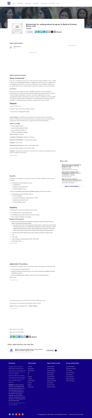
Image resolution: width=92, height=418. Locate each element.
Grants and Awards (31, 380)
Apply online (13, 277)
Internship (29, 382)
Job (28, 374)
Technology (69, 168)
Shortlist (30, 32)
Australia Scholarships (51, 386)
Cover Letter (15, 236)
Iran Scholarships (50, 382)
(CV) (13, 234)
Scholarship (28, 28)
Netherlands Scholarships (71, 368)
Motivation (30, 384)
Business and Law (74, 181)
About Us (11, 404)
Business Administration (66, 181)
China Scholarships (50, 368)
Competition (30, 378)
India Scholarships (50, 374)
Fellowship (30, 376)
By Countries (52, 3)
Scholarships (36, 3)
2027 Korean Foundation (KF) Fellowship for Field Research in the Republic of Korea (71, 173)
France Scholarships (70, 376)
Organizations (28, 3)
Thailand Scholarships (51, 370)
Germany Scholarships (70, 366)
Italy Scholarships (69, 374)
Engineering (64, 168)
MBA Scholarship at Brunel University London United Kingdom (72, 179)
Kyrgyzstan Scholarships (51, 380)
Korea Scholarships (50, 372)
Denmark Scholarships (70, 372)
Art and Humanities (65, 175)
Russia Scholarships (51, 378)
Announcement (44, 3)
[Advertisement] (33, 62)
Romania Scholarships (70, 380)
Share (59, 32)
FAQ (14, 404)
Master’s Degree (31, 370)
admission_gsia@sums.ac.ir (21, 306)
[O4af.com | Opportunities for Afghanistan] (10, 3)
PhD (28, 372)
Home (14, 3)
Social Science (72, 175)
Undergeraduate (31, 368)
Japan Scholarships (50, 366)
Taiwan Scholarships (51, 384)
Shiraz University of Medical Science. (36, 300)
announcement (30, 386)
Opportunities (20, 3)
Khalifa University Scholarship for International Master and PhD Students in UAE (28, 350)
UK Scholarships (69, 370)
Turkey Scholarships (50, 376)
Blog (58, 3)
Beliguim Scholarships (70, 378)
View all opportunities (72, 186)
